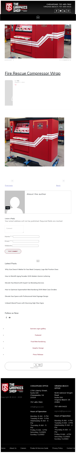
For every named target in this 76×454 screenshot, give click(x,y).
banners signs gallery (38, 329)
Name (9, 236)
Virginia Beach (50, 6)
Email (8, 241)
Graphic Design (38, 348)
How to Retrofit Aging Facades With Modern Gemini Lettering (27, 276)
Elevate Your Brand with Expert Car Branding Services (24, 283)
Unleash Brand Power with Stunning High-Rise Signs (24, 303)
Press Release (38, 354)
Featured (38, 335)
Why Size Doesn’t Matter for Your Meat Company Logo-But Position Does (31, 269)
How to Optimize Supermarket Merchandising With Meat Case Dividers (31, 290)
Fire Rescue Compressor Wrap (32, 73)
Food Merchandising (38, 342)
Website (8, 245)
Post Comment (13, 251)
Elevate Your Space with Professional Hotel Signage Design (26, 296)
